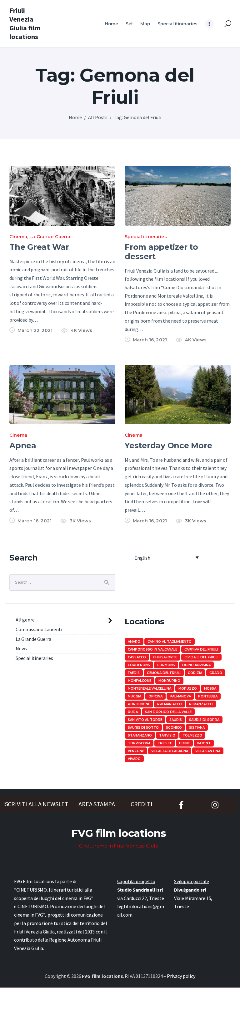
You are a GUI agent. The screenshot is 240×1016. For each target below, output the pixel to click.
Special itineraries (146, 236)
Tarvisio (167, 735)
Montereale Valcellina (149, 689)
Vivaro (134, 759)
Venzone (136, 751)
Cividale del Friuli (201, 657)
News (21, 648)
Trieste (165, 743)
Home (75, 117)
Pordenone (139, 704)
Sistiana (197, 728)
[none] (166, 557)
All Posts (98, 117)
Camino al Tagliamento (170, 642)
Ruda (133, 712)
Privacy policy (181, 976)
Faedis (134, 673)
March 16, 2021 (150, 340)
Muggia (134, 696)
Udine (184, 743)
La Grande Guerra (49, 236)
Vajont (204, 743)
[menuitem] (166, 557)
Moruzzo (187, 689)
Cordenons (139, 665)
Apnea (22, 445)
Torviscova (139, 743)
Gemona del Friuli (164, 673)
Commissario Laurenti (39, 629)
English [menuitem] (142, 558)
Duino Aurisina (196, 665)
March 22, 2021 (35, 330)
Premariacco (169, 704)
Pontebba (208, 696)
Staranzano (140, 735)
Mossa (210, 689)
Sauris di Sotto (143, 728)
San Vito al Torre (145, 720)
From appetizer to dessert (161, 251)
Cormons (166, 665)
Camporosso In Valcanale (152, 649)
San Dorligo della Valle (168, 712)
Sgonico (174, 728)
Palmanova (180, 696)
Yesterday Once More (168, 445)
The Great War (39, 247)
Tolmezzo (192, 735)
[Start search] (227, 24)
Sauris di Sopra (204, 720)
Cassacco (137, 657)
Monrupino (169, 681)
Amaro (134, 642)
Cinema (18, 236)
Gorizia (195, 673)
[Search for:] (62, 582)
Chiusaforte (165, 657)
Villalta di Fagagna (169, 751)
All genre (25, 619)
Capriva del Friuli (201, 649)
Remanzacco (201, 704)
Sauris (175, 720)
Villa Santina (207, 751)
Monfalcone (139, 681)
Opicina (155, 696)
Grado (215, 673)
